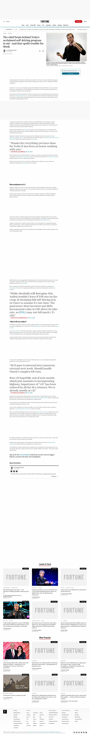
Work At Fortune (77, 716)
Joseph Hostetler (8, 697)
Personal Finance (8, 693)
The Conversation (73, 701)
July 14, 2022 (31, 317)
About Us (76, 712)
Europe (28, 723)
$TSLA (23, 312)
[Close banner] (78, 70)
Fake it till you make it (41, 412)
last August (34, 139)
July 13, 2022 (28, 151)
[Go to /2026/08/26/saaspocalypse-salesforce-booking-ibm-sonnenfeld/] (16, 577)
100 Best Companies (17, 712)
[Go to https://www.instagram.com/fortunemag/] (81, 732)
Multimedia (65, 25)
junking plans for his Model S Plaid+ (39, 397)
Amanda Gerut (36, 597)
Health (34, 714)
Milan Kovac (20, 137)
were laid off (24, 283)
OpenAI (65, 620)
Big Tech (34, 587)
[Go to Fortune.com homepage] (45, 21)
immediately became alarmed (22, 156)
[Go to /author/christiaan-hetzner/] (12, 468)
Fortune (21, 455)
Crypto (63, 587)
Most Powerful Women (17, 721)
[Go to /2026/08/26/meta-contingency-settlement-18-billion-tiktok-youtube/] (45, 610)
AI (61, 620)
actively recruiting (52, 156)
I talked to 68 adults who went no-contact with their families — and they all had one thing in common (73, 697)
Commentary (6, 587)
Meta (43, 620)
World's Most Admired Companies (19, 723)
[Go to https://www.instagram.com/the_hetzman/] (11, 471)
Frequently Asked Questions (53, 712)
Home (23, 25)
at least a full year (15, 330)
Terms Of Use (51, 719)
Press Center (77, 714)
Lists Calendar (16, 727)
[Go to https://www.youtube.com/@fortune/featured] (86, 732)
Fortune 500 (33, 25)
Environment (29, 725)
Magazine (34, 725)
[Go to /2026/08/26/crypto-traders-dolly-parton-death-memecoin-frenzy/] (74, 577)
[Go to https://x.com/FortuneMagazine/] (76, 732)
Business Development (65, 721)
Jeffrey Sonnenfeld (8, 595)
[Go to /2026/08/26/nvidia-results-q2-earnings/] (16, 610)
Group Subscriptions (65, 723)
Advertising (63, 712)
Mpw (40, 716)
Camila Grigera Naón (67, 593)
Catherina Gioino (37, 630)
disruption (15, 587)
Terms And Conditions (78, 719)
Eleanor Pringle (65, 670)
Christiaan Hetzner (12, 50)
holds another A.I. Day (45, 220)
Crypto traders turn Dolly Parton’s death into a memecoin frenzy (73, 590)
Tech (43, 25)
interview (26, 129)
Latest (27, 25)
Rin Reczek (64, 701)
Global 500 (15, 716)
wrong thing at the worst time (22, 408)
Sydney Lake (7, 670)
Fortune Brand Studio (65, 714)
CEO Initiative (42, 719)
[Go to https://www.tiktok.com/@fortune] (83, 732)
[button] (23, 25)
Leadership (48, 25)
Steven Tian (16, 595)
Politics (34, 721)
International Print (52, 723)
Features (27, 455)
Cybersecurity (36, 620)
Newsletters (35, 723)
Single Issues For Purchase (53, 721)
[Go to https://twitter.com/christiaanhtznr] (16, 471)
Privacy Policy (51, 716)
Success (5, 660)
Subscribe (78, 21)
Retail (34, 716)
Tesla (10, 33)
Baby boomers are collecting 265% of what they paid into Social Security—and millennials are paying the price (45, 664)
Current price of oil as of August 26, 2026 (14, 695)
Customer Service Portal (53, 714)
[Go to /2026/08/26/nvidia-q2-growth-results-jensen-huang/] (45, 577)
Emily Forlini (64, 630)
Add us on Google (70, 73)
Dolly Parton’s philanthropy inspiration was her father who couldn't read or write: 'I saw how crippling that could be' (44, 697)
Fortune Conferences (65, 719)
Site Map (76, 721)
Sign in (85, 21)
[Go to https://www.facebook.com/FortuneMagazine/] (74, 732)
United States (70, 587)
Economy (34, 660)
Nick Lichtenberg (37, 668)
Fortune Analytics (64, 716)
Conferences (42, 721)
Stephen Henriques (7, 596)
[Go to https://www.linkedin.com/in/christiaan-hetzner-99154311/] (14, 471)
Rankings (60, 25)
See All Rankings (16, 725)
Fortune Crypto (35, 712)
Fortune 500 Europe (17, 719)
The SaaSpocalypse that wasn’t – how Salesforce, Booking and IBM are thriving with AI (16, 591)
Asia (27, 721)
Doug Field (24, 163)
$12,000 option (37, 326)
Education (41, 725)
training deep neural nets (21, 95)
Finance (39, 25)
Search (7, 21)
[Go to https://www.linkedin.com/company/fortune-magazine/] (79, 732)
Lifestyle (54, 25)
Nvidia (40, 587)
